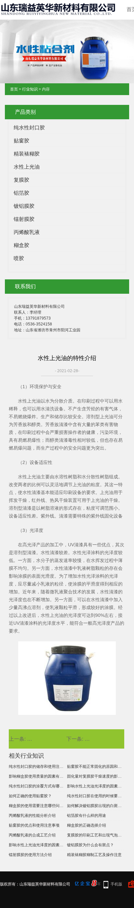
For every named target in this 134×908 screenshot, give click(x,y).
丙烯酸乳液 (27, 232)
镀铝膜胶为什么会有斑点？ (90, 845)
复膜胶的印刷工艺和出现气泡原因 (95, 835)
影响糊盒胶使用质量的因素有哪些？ (37, 776)
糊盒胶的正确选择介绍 (86, 825)
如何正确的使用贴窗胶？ (30, 796)
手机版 (116, 884)
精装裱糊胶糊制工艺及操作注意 (94, 854)
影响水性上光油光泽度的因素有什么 (37, 845)
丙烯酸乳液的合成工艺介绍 (32, 835)
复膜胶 (21, 180)
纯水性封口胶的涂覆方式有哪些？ (37, 786)
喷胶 (19, 258)
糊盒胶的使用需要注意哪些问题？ (37, 805)
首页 (14, 89)
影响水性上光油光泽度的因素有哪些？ (95, 786)
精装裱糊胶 (27, 154)
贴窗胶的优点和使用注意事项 (34, 825)
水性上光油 (27, 167)
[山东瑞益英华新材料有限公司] (59, 12)
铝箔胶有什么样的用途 (86, 815)
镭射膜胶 (24, 219)
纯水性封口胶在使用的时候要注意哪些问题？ (95, 796)
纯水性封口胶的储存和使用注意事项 (37, 766)
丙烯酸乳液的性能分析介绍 (32, 815)
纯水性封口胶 (29, 127)
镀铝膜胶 (24, 206)
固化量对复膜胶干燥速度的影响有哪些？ (95, 776)
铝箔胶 (21, 193)
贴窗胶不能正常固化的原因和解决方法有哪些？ (95, 766)
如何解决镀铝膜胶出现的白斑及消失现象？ (95, 805)
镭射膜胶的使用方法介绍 (30, 854)
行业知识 (30, 89)
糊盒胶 (21, 245)
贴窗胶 (21, 140)
